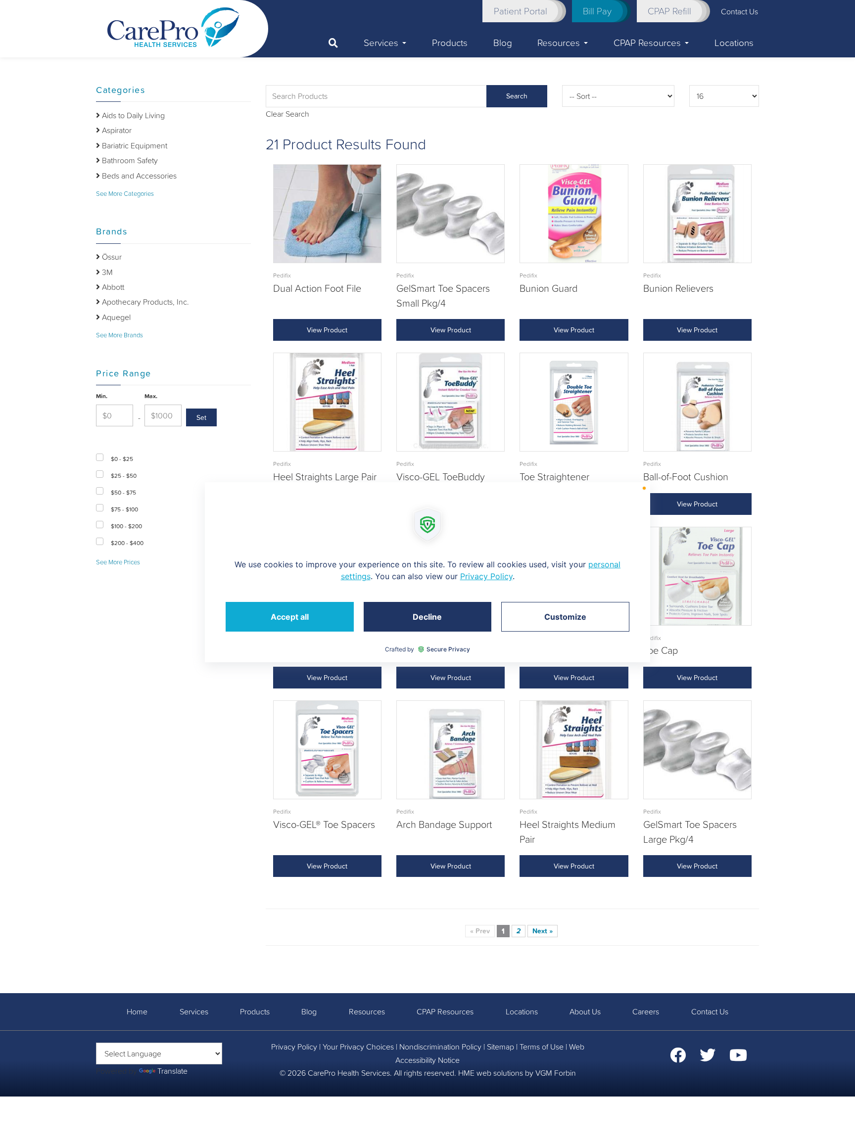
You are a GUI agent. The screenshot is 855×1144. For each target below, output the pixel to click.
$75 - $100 (124, 509)
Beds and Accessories (138, 176)
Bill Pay (597, 11)
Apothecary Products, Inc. (144, 302)
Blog (502, 42)
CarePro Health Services (349, 1073)
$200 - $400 (127, 543)
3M (106, 272)
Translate (172, 1071)
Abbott (112, 287)
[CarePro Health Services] (173, 26)
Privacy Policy (294, 1046)
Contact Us (709, 1011)
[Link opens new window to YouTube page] (738, 1058)
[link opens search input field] (340, 43)
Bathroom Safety (129, 160)
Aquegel (115, 317)
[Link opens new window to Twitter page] (707, 1058)
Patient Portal (520, 11)
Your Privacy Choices (358, 1046)
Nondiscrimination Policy (440, 1046)
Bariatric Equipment (133, 145)
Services (381, 42)
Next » (542, 931)
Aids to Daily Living (132, 115)
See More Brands (119, 335)
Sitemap (500, 1046)
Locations (734, 42)
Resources (558, 42)
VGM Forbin (555, 1073)
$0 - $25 (122, 459)
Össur (111, 257)
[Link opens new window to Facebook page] (678, 1058)
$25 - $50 (124, 475)
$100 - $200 (126, 526)
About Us (585, 1011)
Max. (150, 396)
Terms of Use (542, 1046)
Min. (101, 396)
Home (137, 1011)
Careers (645, 1011)
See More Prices (118, 562)
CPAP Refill (669, 11)
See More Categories (125, 193)
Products (450, 42)
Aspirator (116, 130)
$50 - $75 (123, 492)
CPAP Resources (647, 42)
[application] (427, 572)
